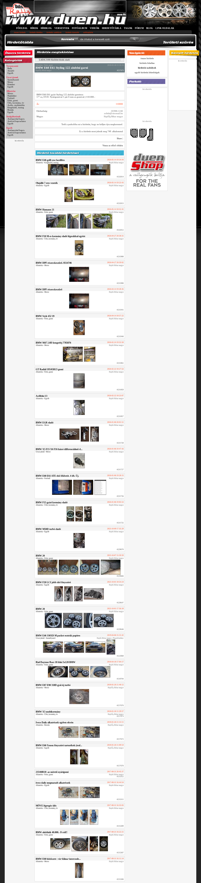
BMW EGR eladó (44, 422)
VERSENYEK (61, 28)
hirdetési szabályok (54, 32)
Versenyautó (12, 66)
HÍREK (34, 28)
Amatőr (10, 70)
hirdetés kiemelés (72, 32)
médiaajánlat (88, 32)
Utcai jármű (12, 77)
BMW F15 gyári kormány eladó (52, 502)
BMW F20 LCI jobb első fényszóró (53, 582)
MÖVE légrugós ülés (46, 805)
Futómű (11, 98)
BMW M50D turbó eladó (48, 529)
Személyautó (13, 79)
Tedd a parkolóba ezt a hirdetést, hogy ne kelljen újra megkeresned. (92, 124)
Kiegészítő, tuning (15, 107)
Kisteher (11, 84)
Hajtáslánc (12, 96)
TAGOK (128, 28)
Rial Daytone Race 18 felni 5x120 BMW (55, 662)
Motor (10, 82)
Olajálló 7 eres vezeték (47, 183)
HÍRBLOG (46, 28)
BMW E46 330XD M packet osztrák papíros (58, 635)
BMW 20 (40, 555)
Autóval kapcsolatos (16, 121)
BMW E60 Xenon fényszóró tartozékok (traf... (59, 745)
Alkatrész (11, 91)
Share (119, 138)
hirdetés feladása (36, 32)
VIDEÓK (94, 28)
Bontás (10, 110)
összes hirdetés (20, 32)
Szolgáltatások (13, 116)
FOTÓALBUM (79, 28)
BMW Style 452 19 (45, 316)
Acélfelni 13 (41, 396)
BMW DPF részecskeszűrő (49, 289)
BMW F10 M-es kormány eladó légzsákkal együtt (60, 236)
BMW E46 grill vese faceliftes (50, 160)
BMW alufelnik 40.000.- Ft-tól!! (51, 832)
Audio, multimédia (16, 105)
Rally (9, 68)
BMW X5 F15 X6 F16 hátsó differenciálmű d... (59, 449)
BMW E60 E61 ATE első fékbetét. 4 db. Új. (57, 475)
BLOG (149, 28)
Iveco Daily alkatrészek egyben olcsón (54, 722)
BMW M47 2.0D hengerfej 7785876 (53, 342)
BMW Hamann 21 (45, 209)
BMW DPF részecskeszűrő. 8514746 (54, 263)
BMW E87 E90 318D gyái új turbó (53, 685)
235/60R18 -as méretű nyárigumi (52, 772)
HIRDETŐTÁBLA (111, 28)
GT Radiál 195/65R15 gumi (49, 369)
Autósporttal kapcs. (16, 119)
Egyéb (10, 73)
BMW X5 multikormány (48, 711)
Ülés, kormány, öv (15, 103)
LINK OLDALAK (164, 28)
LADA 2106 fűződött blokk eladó (54, 60)
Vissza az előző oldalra (112, 145)
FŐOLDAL (22, 28)
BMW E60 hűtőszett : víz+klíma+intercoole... (58, 859)
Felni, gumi (12, 100)
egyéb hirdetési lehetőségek (147, 72)
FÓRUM (139, 28)
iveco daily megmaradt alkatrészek (53, 782)
